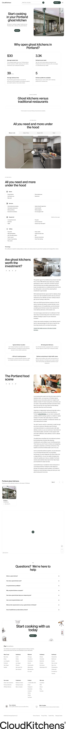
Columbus (30, 661)
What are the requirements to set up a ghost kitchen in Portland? (21, 605)
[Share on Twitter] (12, 270)
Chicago (30, 657)
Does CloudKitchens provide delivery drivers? (17, 609)
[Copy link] (15, 270)
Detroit (29, 663)
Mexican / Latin (12, 133)
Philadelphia (54, 667)
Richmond (42, 665)
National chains (19, 682)
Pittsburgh (54, 669)
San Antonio (18, 669)
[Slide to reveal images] (33, 152)
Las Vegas (18, 663)
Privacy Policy (44, 715)
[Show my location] (62, 546)
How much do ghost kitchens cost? (14, 600)
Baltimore (54, 659)
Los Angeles (6, 661)
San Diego (6, 665)
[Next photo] (14, 492)
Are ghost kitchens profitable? (13, 585)
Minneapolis (30, 669)
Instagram (30, 687)
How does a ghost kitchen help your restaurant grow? (18, 595)
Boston (53, 661)
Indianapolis (30, 665)
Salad (54, 133)
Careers (41, 691)
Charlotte (42, 659)
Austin (17, 657)
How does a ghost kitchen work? (14, 581)
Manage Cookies (58, 715)
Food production (7, 684)
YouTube (30, 697)
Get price (56, 2)
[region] (33, 532)
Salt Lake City (19, 667)
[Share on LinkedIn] (9, 270)
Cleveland (30, 659)
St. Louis (30, 671)
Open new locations (8, 682)
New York (54, 665)
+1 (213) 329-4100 (32, 682)
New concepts (19, 687)
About (41, 687)
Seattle (5, 667)
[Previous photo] (4, 492)
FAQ (41, 684)
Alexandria (54, 657)
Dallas (17, 659)
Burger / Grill (40, 133)
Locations (42, 682)
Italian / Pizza (26, 133)
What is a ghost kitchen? (12, 576)
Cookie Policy (51, 715)
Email (29, 684)
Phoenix (17, 665)
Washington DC (43, 667)
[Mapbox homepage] (5, 552)
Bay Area (6, 657)
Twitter (29, 695)
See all (53, 482)
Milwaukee (30, 667)
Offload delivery (7, 687)
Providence (54, 671)
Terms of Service (36, 715)
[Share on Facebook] (6, 270)
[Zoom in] (62, 549)
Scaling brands (19, 684)
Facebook (30, 689)
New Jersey (54, 663)
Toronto (53, 673)
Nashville (42, 661)
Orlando (42, 663)
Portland (6, 663)
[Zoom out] (62, 552)
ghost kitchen (42, 414)
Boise (5, 659)
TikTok (29, 693)
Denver (17, 661)
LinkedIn (30, 691)
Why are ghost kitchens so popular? (14, 590)
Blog (41, 689)
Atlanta (41, 657)
